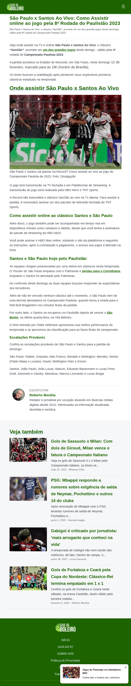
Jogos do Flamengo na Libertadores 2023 (101, 671)
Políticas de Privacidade (65, 660)
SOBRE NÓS (65, 653)
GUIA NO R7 (65, 646)
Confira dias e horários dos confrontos (101, 677)
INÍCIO (65, 640)
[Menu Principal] (123, 7)
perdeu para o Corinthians (101, 271)
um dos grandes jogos (59, 50)
